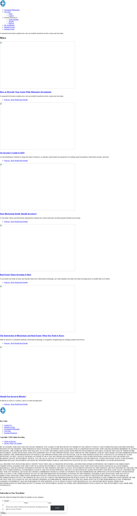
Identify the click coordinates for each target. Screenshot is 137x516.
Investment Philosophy (12, 10)
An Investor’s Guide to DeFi (12, 153)
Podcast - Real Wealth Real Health (16, 100)
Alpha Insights (13, 19)
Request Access (9, 27)
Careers (11, 16)
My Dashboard (9, 25)
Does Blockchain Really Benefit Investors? (18, 214)
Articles (11, 21)
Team (10, 14)
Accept (57, 508)
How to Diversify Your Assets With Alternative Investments (25, 92)
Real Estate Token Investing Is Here (15, 275)
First (26, 503)
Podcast (11, 23)
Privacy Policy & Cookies (13, 443)
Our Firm (7, 12)
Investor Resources (10, 433)
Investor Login (9, 29)
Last (49, 503)
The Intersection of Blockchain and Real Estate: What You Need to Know (32, 335)
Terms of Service (10, 441)
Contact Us (8, 425)
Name (6, 501)
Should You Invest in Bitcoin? (13, 396)
